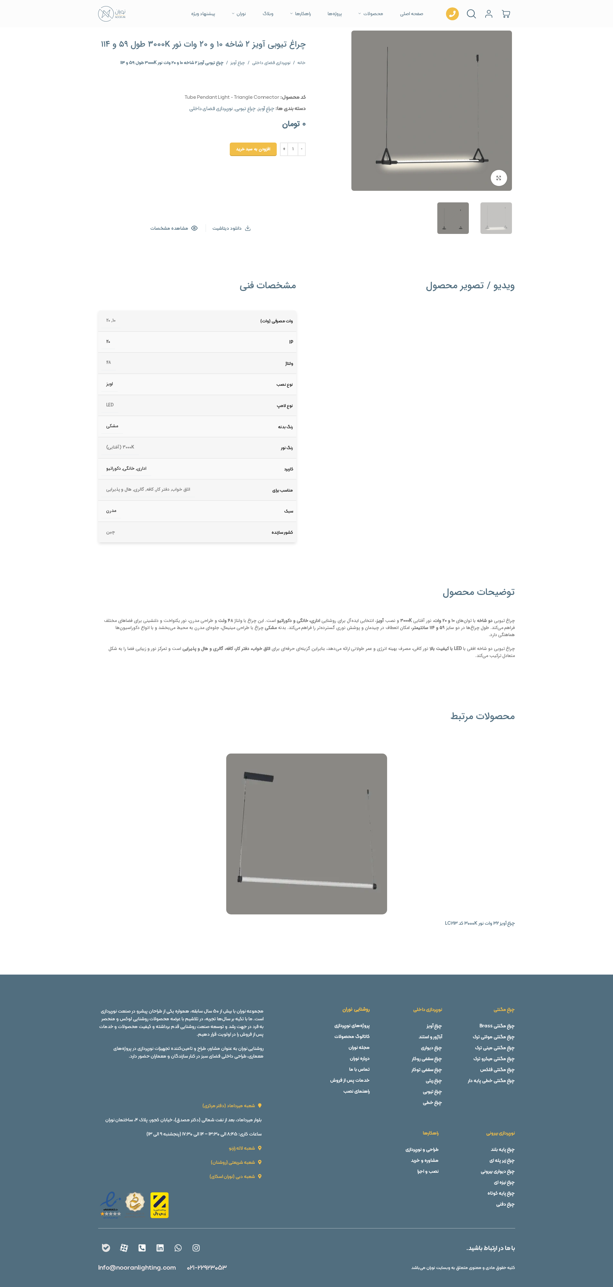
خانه (301, 62)
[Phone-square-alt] (142, 1248)
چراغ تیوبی (245, 108)
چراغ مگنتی (504, 1009)
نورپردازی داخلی (427, 1009)
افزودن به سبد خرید (253, 149)
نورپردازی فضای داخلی (271, 62)
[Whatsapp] (178, 1248)
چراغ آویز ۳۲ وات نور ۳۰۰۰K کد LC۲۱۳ (480, 923)
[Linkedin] (160, 1248)
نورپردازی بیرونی (500, 1133)
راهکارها (431, 1133)
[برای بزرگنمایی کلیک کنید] (499, 178)
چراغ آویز (237, 62)
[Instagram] (196, 1248)
